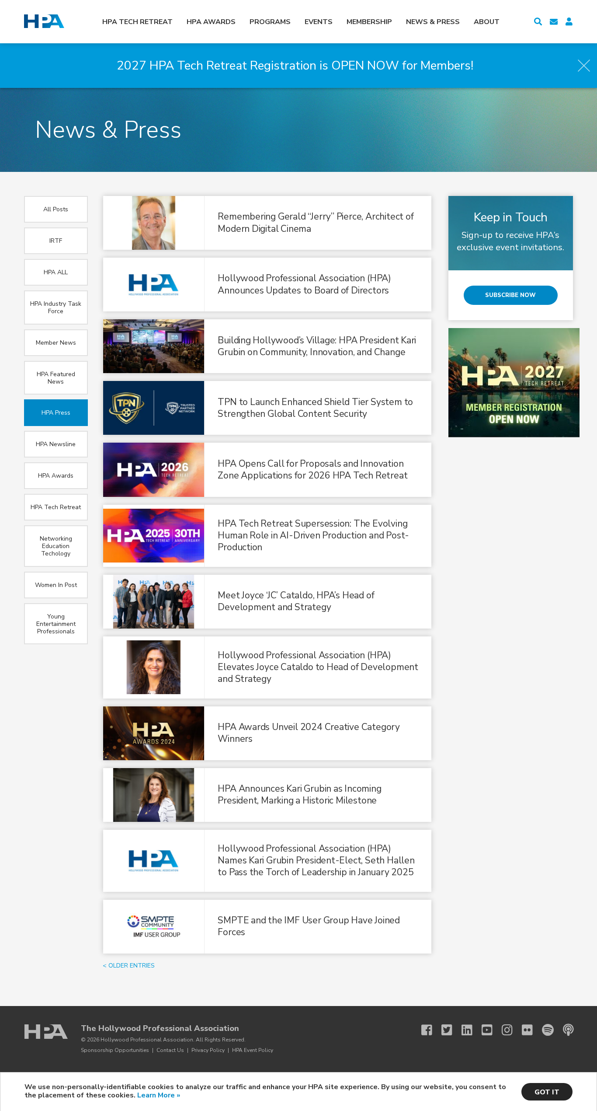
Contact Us (170, 1050)
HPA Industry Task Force (55, 307)
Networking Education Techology (56, 546)
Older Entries (131, 965)
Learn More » (158, 1095)
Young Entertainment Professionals (56, 624)
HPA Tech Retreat (137, 22)
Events (319, 22)
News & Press (433, 22)
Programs (270, 22)
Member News (56, 343)
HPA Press (56, 413)
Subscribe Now (510, 295)
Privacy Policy (208, 1050)
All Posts (55, 209)
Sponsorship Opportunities (115, 1050)
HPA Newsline (56, 444)
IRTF (55, 241)
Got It (547, 1092)
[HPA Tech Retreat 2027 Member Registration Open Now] (514, 435)
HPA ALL (56, 272)
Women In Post (56, 585)
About (487, 22)
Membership (369, 22)
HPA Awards (211, 22)
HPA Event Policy (252, 1050)
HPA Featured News (56, 378)
